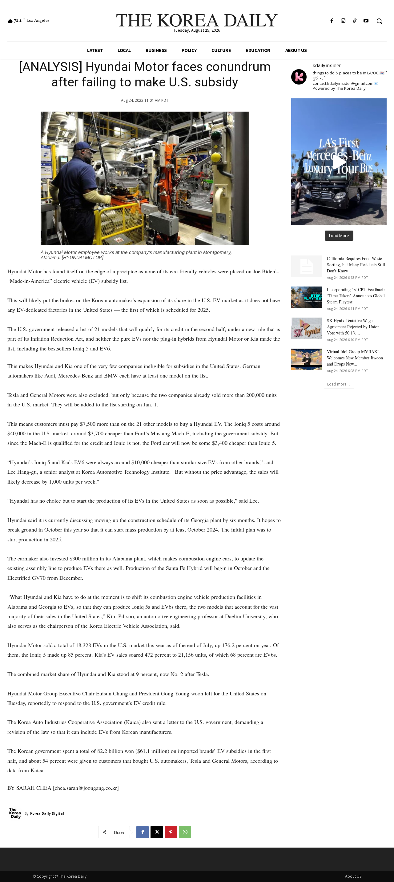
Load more (337, 384)
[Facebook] (332, 21)
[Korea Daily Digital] (16, 813)
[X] (157, 832)
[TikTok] (355, 21)
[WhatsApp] (185, 832)
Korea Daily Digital (47, 813)
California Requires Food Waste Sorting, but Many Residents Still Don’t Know (356, 264)
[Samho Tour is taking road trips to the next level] (339, 161)
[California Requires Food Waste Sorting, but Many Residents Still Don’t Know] (306, 266)
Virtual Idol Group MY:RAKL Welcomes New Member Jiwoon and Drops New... (355, 358)
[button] (379, 21)
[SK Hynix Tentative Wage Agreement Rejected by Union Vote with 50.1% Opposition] (306, 328)
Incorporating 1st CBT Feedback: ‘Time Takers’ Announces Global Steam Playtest (356, 296)
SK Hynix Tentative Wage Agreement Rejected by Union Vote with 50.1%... (353, 327)
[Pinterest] (171, 832)
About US (353, 876)
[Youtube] (366, 21)
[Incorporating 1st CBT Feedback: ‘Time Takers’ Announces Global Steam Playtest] (306, 297)
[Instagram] (343, 21)
